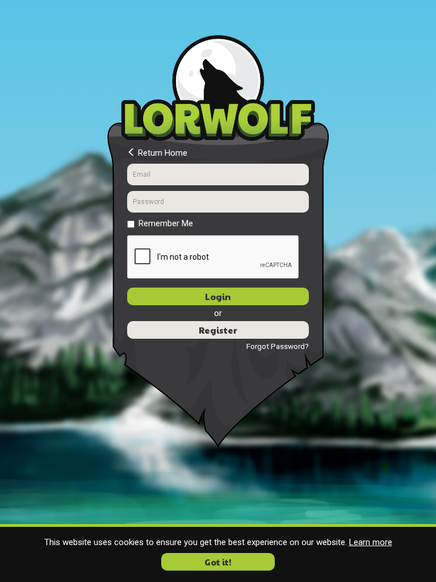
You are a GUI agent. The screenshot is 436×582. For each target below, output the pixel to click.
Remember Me (166, 223)
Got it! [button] (218, 562)
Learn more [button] (370, 542)
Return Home (161, 153)
